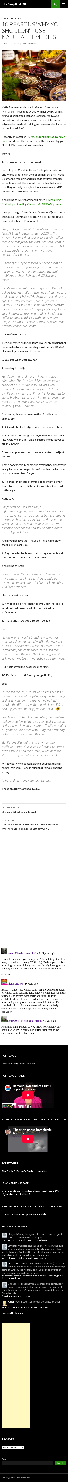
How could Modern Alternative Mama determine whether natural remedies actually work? (30, 824)
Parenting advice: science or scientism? (19, 1307)
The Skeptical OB (14, 4)
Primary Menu (64, 4)
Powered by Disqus (12, 1312)
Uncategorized (11, 18)
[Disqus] (34, 890)
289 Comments (29, 43)
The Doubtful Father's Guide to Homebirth (25, 1171)
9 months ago (41, 1240)
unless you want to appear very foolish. (25, 1214)
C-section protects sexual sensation (18, 1240)
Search (5, 1459)
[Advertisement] (16, 1375)
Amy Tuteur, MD (11, 43)
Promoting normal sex (11, 1296)
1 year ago (26, 1296)
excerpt (15, 1063)
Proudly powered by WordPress (16, 1477)
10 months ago (14, 1278)
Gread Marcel (16, 1263)
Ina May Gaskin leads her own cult (17, 1258)
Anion (11, 1301)
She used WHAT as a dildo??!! (19, 809)
